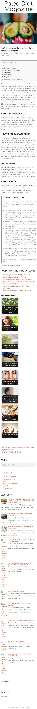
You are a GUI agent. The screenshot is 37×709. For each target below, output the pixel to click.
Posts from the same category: (12, 79)
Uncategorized (8, 488)
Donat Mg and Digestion (16, 642)
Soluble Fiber (7, 72)
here (14, 226)
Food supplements (9, 479)
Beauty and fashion (9, 477)
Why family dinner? (15, 452)
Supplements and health (16, 591)
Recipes (5, 486)
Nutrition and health (10, 483)
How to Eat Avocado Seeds (11, 70)
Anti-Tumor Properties (10, 68)
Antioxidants (7, 75)
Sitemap (4, 696)
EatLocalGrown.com (13, 266)
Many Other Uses (8, 77)
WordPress (27, 707)
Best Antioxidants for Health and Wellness (17, 279)
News (4, 481)
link (9, 255)
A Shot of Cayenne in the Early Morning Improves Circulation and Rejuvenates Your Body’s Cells (21, 501)
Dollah (16, 707)
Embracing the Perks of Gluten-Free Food (17, 290)
